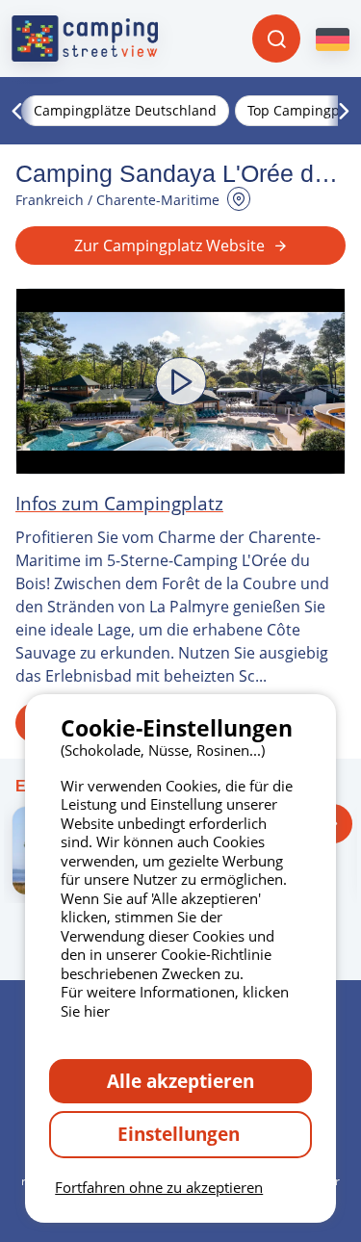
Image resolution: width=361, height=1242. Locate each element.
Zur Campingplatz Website (169, 245)
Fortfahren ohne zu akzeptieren (159, 1187)
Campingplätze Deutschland (125, 110)
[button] (180, 381)
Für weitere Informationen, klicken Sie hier (175, 1001)
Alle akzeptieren (180, 1081)
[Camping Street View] (85, 38)
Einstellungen (181, 1134)
